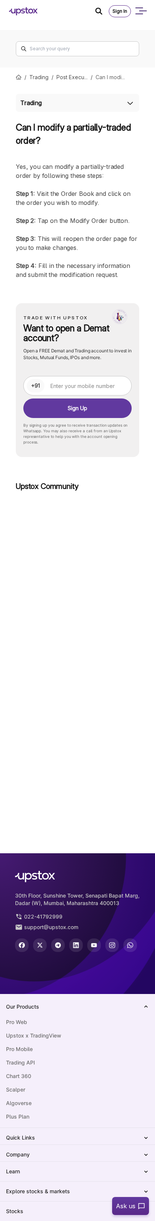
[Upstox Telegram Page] (58, 945)
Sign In (119, 11)
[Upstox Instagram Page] (112, 945)
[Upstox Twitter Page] (40, 945)
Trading (39, 77)
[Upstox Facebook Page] (22, 945)
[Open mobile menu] (140, 11)
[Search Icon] (102, 11)
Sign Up (77, 408)
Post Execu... (72, 77)
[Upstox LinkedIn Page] (76, 945)
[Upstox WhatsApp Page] (130, 945)
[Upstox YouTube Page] (94, 945)
